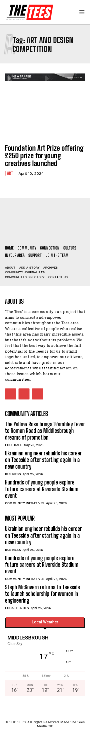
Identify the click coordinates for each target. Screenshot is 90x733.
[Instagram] (24, 393)
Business (13, 474)
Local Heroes (17, 608)
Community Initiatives (24, 503)
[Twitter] (37, 393)
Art (10, 173)
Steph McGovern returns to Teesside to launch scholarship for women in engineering (42, 594)
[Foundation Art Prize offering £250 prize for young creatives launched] (45, 115)
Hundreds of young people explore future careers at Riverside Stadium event (41, 489)
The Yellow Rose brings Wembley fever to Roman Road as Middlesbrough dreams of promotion (45, 431)
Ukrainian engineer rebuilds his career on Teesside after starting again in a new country (43, 460)
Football (13, 445)
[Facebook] (10, 393)
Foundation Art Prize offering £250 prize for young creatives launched (44, 156)
